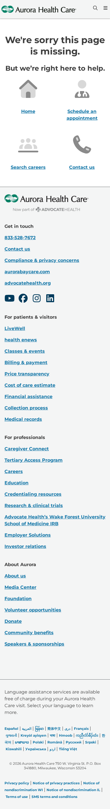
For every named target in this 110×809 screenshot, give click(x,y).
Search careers (28, 167)
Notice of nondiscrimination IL (73, 790)
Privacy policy (17, 783)
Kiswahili (14, 749)
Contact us (82, 167)
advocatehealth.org (28, 283)
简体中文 (54, 728)
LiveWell (15, 328)
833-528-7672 (20, 237)
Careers (14, 471)
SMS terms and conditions (54, 797)
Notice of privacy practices (56, 783)
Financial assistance (28, 396)
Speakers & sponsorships (34, 644)
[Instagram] (36, 299)
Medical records (23, 419)
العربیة (26, 728)
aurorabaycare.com (27, 271)
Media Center (20, 587)
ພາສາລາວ (22, 742)
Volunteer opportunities (33, 610)
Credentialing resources (33, 494)
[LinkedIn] (50, 299)
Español (11, 728)
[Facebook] (23, 299)
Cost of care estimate (30, 385)
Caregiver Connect (27, 448)
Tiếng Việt (68, 749)
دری (67, 728)
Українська (35, 749)
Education (16, 483)
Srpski (90, 742)
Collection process (26, 408)
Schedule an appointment (82, 115)
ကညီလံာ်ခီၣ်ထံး (87, 735)
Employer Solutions (28, 535)
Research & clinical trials (34, 505)
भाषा (52, 735)
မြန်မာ (39, 728)
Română (54, 742)
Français (81, 728)
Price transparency (27, 374)
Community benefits (29, 632)
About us (15, 576)
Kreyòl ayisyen (33, 735)
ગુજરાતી (11, 735)
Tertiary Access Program (34, 460)
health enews (21, 339)
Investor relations (25, 546)
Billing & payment (26, 362)
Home (28, 111)
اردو (52, 749)
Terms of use (17, 797)
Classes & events (25, 351)
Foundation (18, 598)
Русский (74, 742)
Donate (13, 621)
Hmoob (65, 735)
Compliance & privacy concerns (42, 260)
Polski (38, 742)
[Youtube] (9, 299)
